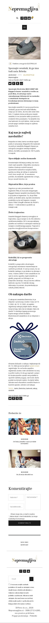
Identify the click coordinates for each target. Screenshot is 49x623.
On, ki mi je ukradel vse (24, 474)
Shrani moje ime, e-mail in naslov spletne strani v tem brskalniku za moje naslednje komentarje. (22, 516)
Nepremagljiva (13, 77)
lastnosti (29, 388)
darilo (16, 388)
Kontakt (24, 545)
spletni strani (34, 366)
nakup (35, 388)
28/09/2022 (12, 75)
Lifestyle (29, 75)
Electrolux (22, 388)
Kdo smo (24, 542)
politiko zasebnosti (15, 596)
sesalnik (11, 390)
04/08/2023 (24, 439)
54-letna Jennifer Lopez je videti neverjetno (24, 442)
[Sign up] (31, 579)
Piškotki (33, 616)
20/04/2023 (24, 472)
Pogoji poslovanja (20, 616)
